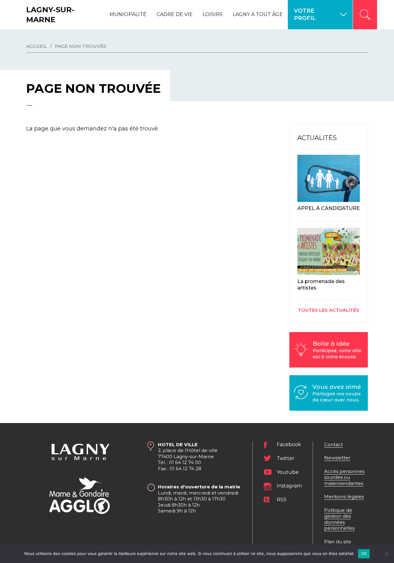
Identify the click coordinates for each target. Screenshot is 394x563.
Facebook (289, 444)
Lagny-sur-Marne (50, 14)
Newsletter (337, 458)
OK (364, 553)
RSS (282, 500)
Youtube (288, 472)
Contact (333, 444)
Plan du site (337, 542)
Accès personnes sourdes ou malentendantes (344, 477)
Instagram (289, 486)
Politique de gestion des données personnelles (339, 519)
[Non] (386, 554)
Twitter (286, 458)
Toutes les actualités (328, 310)
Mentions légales (344, 496)
